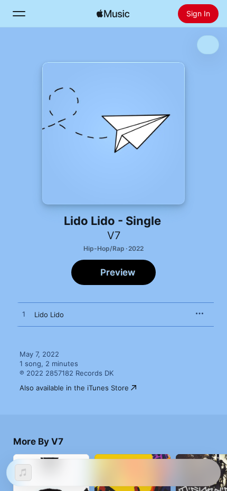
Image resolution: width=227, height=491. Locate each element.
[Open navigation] (19, 13)
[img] (113, 13)
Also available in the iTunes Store (74, 388)
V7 (113, 235)
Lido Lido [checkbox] (49, 314)
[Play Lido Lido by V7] (23, 314)
